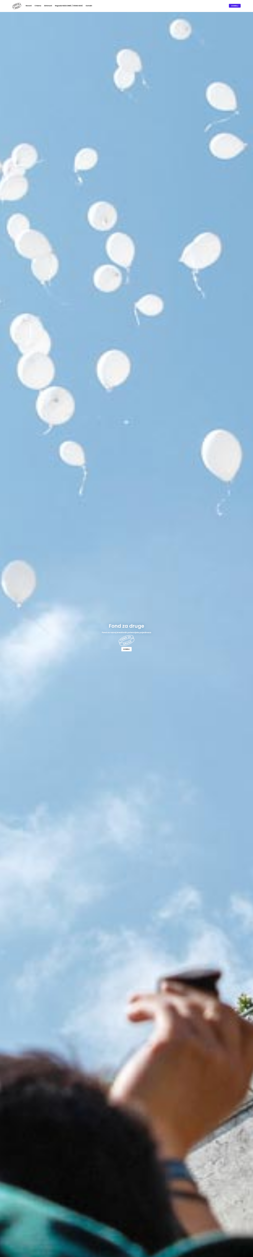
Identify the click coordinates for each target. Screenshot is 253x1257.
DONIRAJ (234, 6)
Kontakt (89, 6)
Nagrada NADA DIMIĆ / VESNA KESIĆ (69, 6)
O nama (38, 6)
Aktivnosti (48, 6)
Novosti (29, 6)
